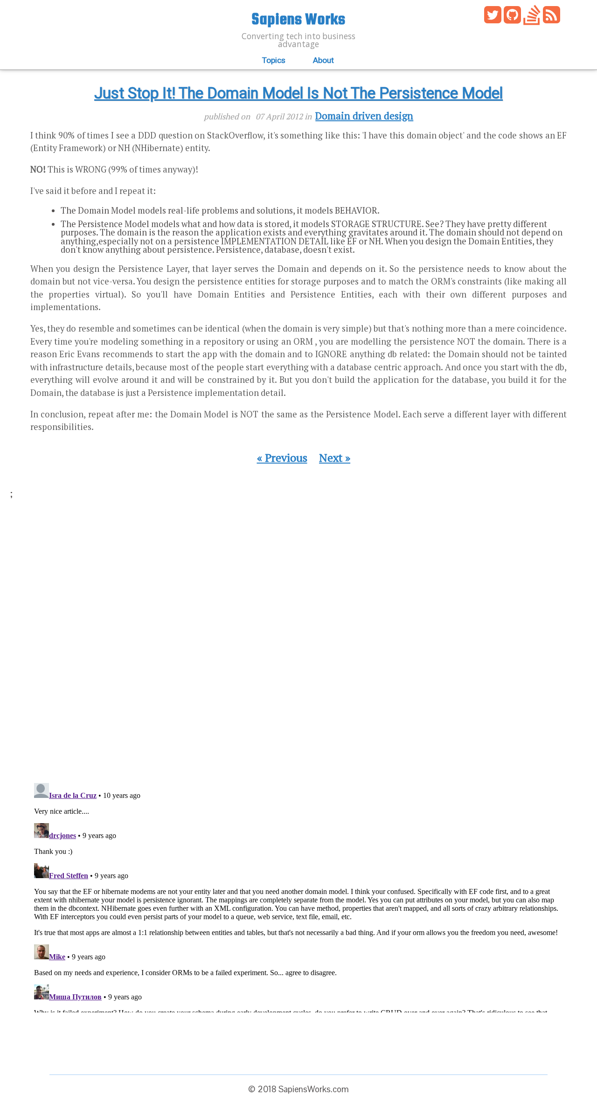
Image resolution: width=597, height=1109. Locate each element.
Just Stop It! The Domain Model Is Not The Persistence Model (298, 93)
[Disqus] (298, 645)
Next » (334, 458)
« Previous (282, 458)
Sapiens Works (298, 18)
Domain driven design (364, 115)
